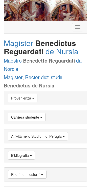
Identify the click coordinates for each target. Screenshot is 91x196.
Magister (18, 42)
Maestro (13, 60)
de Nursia (62, 51)
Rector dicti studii (43, 77)
